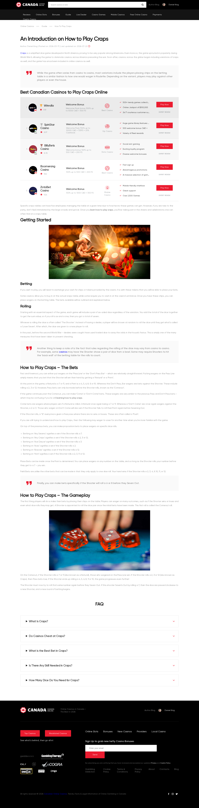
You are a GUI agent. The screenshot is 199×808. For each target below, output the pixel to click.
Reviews (26, 15)
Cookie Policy (165, 763)
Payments (157, 15)
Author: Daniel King (28, 46)
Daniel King (174, 5)
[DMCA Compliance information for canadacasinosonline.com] (26, 773)
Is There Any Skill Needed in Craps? (50, 665)
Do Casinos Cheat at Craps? (47, 636)
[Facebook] (169, 794)
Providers (142, 731)
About (152, 769)
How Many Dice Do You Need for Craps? (54, 680)
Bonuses (56, 15)
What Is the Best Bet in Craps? (48, 651)
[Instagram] (173, 794)
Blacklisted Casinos (58, 733)
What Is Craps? (38, 621)
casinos (63, 352)
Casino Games (98, 15)
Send (95, 755)
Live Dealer (81, 15)
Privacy (153, 763)
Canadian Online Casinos (55, 794)
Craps (23, 53)
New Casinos (125, 731)
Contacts (164, 769)
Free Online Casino (138, 15)
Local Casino (158, 731)
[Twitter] (177, 794)
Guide (68, 15)
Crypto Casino (29, 19)
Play (164, 105)
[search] (143, 5)
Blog (176, 769)
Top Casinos (30, 733)
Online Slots (41, 15)
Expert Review (164, 112)
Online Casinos (27, 26)
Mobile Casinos (118, 15)
